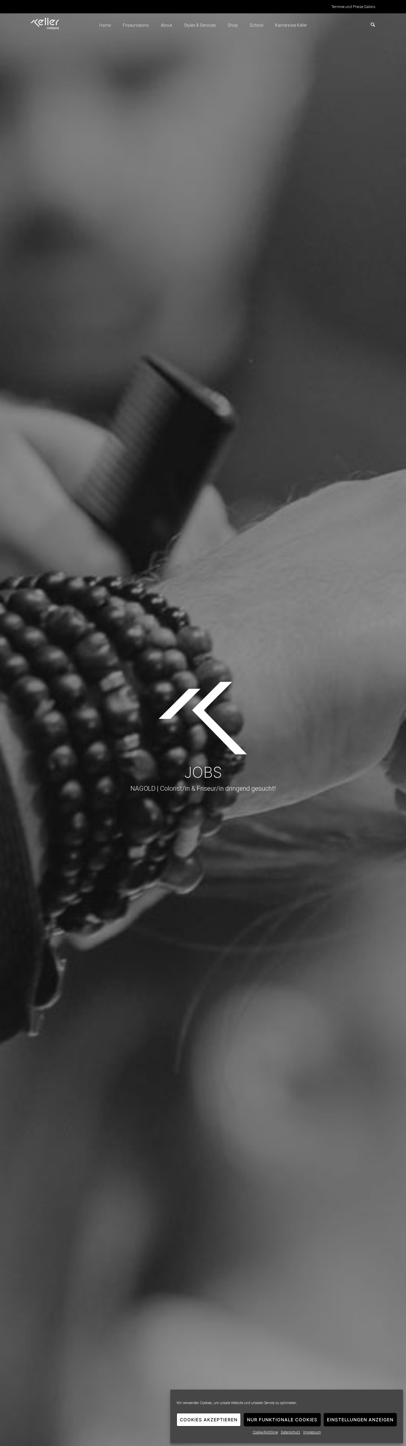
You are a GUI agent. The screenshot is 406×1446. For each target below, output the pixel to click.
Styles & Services (200, 25)
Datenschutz (290, 1432)
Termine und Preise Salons (353, 6)
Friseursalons (136, 25)
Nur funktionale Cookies (282, 1420)
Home (105, 25)
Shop (233, 25)
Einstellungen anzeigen (360, 1420)
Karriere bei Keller (291, 25)
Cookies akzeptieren (208, 1420)
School (256, 25)
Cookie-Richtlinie (265, 1432)
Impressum (312, 1432)
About (166, 25)
